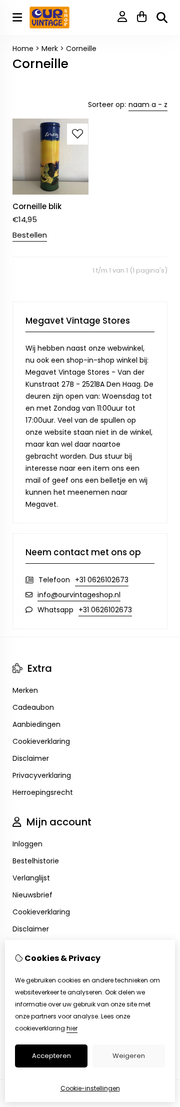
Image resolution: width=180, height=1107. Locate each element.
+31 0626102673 (101, 580)
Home (23, 49)
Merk (50, 49)
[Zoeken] (162, 17)
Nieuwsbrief (32, 895)
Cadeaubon (33, 707)
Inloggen (27, 844)
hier (72, 1028)
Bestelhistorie (35, 861)
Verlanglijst (31, 878)
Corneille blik (37, 206)
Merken (25, 690)
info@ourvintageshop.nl (79, 595)
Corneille (81, 49)
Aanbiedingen (36, 724)
